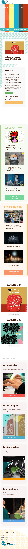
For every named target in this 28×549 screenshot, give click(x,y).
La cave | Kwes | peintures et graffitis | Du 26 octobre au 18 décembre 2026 (13, 169)
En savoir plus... (9, 92)
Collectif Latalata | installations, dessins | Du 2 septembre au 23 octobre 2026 (14, 147)
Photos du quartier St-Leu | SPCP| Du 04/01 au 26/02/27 (13, 189)
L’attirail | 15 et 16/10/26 (12, 265)
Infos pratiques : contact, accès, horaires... (14, 103)
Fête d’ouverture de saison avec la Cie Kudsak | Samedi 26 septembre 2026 (14, 226)
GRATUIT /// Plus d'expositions (14, 197)
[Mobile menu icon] (26, 2)
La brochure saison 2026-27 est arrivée (13, 58)
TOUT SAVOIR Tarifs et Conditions (14, 479)
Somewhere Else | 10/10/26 (13, 246)
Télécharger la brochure (14, 314)
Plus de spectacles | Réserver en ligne (13, 272)
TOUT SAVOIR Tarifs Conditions (14, 395)
